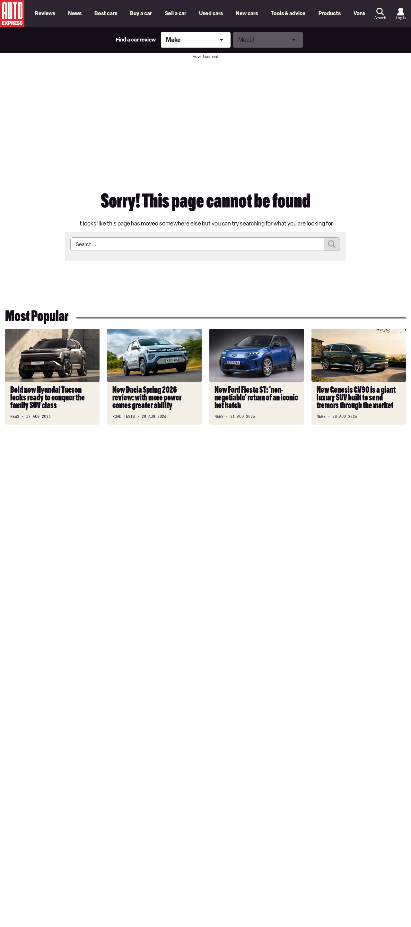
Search (380, 18)
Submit (332, 244)
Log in (401, 18)
